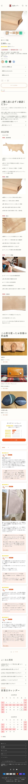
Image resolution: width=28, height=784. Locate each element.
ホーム (2, 37)
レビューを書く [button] (14, 440)
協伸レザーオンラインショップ (11, 777)
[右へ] (24, 33)
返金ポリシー (17, 779)
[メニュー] (2, 6)
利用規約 (23, 779)
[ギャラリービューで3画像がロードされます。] (14, 33)
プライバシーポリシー (9, 779)
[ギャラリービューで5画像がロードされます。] (20, 33)
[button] (22, 6)
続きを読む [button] (5, 550)
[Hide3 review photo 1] (14, 505)
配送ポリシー (20, 781)
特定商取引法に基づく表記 (11, 781)
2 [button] (13, 651)
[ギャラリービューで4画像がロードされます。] (17, 33)
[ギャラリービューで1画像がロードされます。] (7, 33)
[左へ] (3, 33)
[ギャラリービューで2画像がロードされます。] (10, 33)
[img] (5, 453)
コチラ (6, 56)
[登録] (25, 761)
